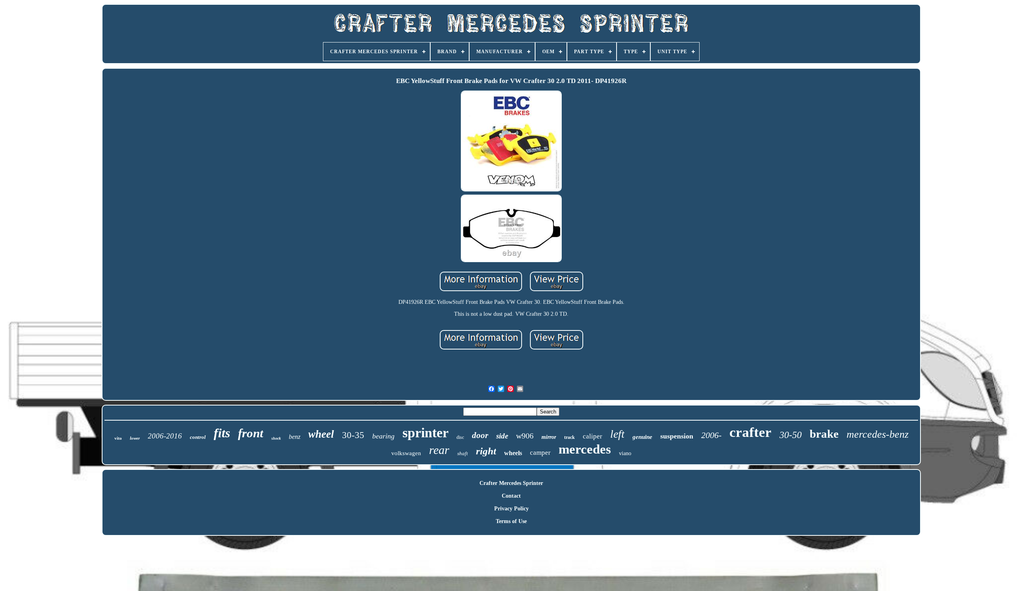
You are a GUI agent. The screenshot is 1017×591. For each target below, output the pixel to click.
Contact (511, 496)
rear (439, 449)
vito (118, 438)
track (569, 437)
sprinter (425, 432)
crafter (750, 432)
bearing (383, 436)
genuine (642, 437)
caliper (592, 436)
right (486, 451)
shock (276, 438)
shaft (462, 453)
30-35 (353, 435)
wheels (513, 453)
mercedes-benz (878, 434)
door (480, 435)
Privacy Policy (511, 509)
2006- (711, 435)
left (617, 434)
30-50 (790, 435)
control (198, 437)
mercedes (585, 449)
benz (294, 436)
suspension (676, 436)
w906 (525, 435)
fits (222, 433)
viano (625, 453)
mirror (548, 437)
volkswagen (406, 453)
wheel (321, 434)
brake (824, 433)
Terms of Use (511, 521)
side (502, 436)
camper (540, 452)
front (250, 433)
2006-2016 (165, 436)
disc (460, 437)
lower (135, 438)
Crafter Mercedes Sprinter (511, 483)
